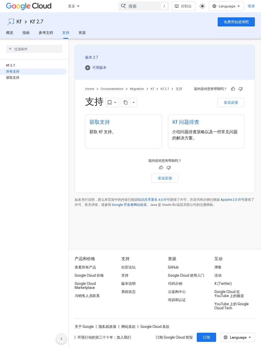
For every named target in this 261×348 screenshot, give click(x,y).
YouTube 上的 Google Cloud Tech (231, 306)
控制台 (186, 6)
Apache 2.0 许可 (232, 200)
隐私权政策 (107, 327)
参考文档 (46, 32)
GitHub (173, 267)
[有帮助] (233, 89)
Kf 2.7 (36, 22)
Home (89, 89)
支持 (65, 32)
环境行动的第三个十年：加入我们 (104, 337)
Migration (137, 89)
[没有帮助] (240, 89)
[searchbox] (34, 49)
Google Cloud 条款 (154, 327)
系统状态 (128, 292)
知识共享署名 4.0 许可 (154, 200)
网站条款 (128, 327)
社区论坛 (128, 267)
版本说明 (128, 284)
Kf (19, 22)
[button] (96, 67)
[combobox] (143, 6)
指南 (26, 32)
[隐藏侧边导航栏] (61, 339)
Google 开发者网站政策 (129, 205)
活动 (217, 275)
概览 (9, 32)
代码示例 (175, 284)
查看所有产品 (85, 267)
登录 (251, 6)
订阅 (206, 337)
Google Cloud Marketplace (85, 286)
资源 (82, 32)
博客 (217, 267)
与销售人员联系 (87, 296)
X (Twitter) (223, 284)
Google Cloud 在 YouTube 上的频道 (229, 294)
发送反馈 (231, 102)
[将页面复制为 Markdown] (125, 102)
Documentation (112, 89)
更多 (71, 6)
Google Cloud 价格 (89, 275)
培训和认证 (177, 300)
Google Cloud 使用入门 (186, 275)
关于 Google (84, 327)
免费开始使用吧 (236, 22)
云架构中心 (177, 292)
